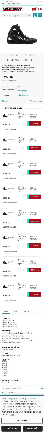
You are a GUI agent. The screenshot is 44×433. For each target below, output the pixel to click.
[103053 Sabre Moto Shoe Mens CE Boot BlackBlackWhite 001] (5, 115)
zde (12, 414)
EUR (41, 1)
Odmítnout (11, 428)
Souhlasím (32, 428)
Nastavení (22, 421)
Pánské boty (23, 95)
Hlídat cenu (37, 101)
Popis (6, 311)
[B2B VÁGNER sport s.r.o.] (12, 9)
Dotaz (7, 101)
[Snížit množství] (28, 124)
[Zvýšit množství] (28, 122)
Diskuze (26, 311)
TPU (13, 323)
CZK (38, 2)
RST (19, 86)
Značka (15, 311)
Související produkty (12, 388)
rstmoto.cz (22, 91)
